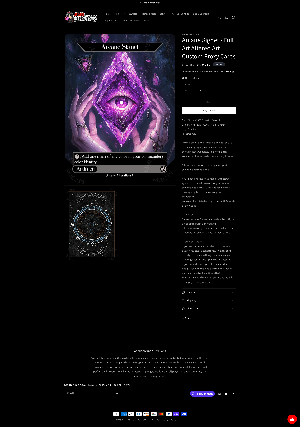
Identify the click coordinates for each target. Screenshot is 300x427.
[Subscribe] (116, 393)
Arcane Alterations (130, 420)
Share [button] (188, 318)
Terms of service (177, 420)
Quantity (186, 84)
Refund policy (162, 420)
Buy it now (209, 110)
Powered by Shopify (146, 420)
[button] (119, 13)
